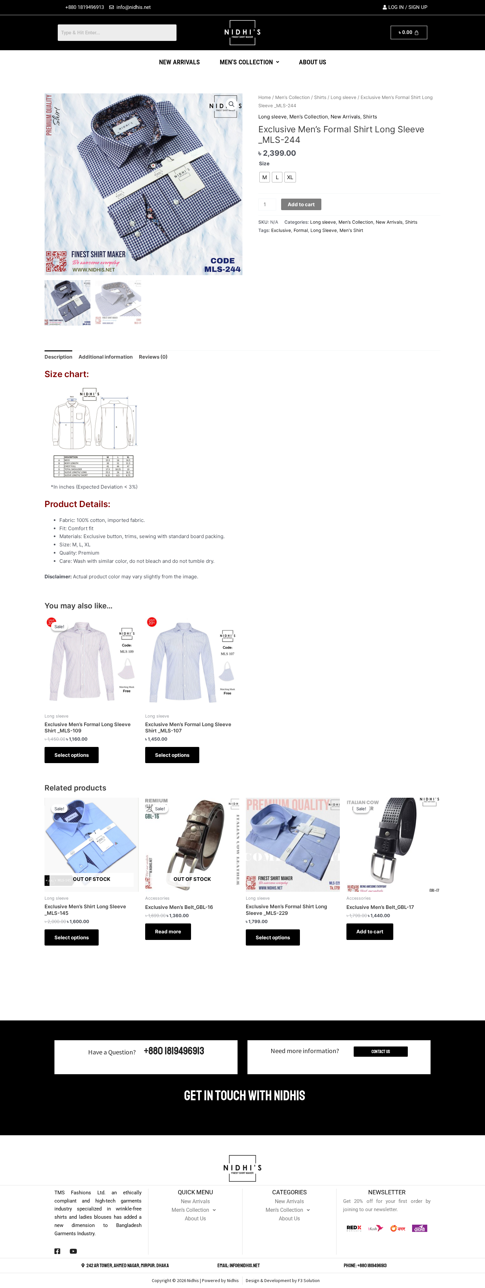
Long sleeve (343, 97)
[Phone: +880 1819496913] (340, 1266)
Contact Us (381, 1051)
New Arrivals (179, 62)
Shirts (320, 97)
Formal (301, 230)
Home (264, 97)
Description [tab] (58, 357)
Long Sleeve (323, 230)
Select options (71, 755)
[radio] (265, 177)
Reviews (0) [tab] (153, 357)
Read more (168, 931)
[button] (249, 62)
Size (264, 163)
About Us (312, 62)
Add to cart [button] (369, 931)
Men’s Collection (246, 62)
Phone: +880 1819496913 (365, 1265)
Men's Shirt (351, 230)
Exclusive (281, 230)
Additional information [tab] (106, 357)
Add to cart (301, 204)
